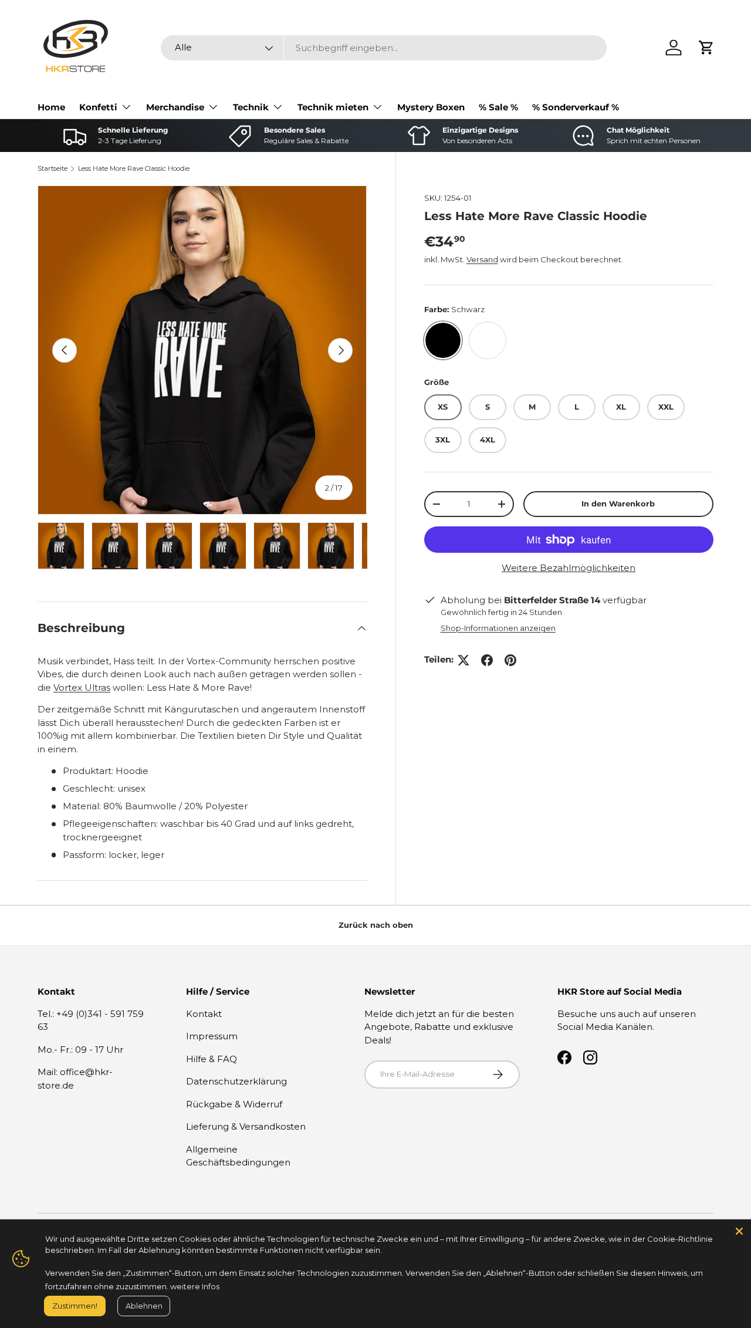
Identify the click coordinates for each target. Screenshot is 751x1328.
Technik (251, 107)
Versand (482, 259)
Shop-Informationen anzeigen (498, 628)
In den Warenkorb (618, 503)
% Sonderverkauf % (575, 107)
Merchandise (175, 107)
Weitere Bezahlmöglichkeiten (568, 567)
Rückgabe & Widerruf (234, 1104)
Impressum (212, 1036)
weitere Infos (194, 1286)
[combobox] (384, 47)
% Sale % (498, 107)
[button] (706, 47)
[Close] (739, 1231)
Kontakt (204, 1013)
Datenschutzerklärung (236, 1081)
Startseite (52, 168)
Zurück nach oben (376, 925)
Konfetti (98, 107)
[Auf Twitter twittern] (463, 660)
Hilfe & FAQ (211, 1059)
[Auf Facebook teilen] (487, 660)
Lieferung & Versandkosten (246, 1126)
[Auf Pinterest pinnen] (510, 660)
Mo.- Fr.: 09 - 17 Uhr (80, 1049)
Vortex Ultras (81, 687)
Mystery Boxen (431, 107)
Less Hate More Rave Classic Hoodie (134, 168)
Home (51, 107)
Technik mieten (332, 107)
